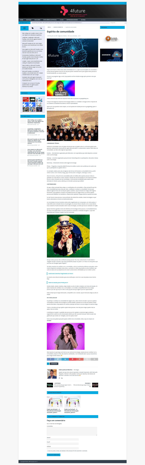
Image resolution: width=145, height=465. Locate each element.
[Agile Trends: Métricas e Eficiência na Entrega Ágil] (39, 104)
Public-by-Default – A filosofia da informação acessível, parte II (71, 410)
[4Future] (73, 17)
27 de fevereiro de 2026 (33, 155)
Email (48, 442)
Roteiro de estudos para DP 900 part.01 (58, 282)
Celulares (37, 20)
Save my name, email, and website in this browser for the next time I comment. (67, 451)
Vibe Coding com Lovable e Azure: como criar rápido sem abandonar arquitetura (36, 121)
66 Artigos (76, 370)
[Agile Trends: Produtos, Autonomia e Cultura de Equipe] (32, 104)
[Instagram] (125, 3)
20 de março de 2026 (33, 145)
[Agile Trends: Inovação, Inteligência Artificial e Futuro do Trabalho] (26, 104)
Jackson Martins (63, 36)
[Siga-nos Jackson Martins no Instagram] (59, 378)
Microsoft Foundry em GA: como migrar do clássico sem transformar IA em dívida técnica (32, 45)
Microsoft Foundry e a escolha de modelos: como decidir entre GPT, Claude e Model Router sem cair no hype (32, 73)
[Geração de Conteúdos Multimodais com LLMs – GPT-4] (32, 109)
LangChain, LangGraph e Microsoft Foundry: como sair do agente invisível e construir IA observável (32, 39)
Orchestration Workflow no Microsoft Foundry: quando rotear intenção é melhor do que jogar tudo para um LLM (32, 56)
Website (49, 446)
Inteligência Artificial (50, 20)
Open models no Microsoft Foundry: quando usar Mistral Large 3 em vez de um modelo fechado (31, 67)
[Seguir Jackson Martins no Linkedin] (61, 378)
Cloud (61, 20)
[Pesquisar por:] (117, 22)
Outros (83, 20)
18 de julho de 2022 (53, 36)
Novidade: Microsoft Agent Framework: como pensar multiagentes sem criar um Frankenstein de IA (32, 78)
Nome (48, 437)
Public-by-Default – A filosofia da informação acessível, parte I (54, 410)
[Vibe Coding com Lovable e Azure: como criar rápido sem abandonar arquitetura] (23, 121)
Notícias (28, 20)
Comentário (50, 426)
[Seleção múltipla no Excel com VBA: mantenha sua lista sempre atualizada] (32, 99)
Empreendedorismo (72, 20)
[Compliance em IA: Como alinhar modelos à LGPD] (26, 109)
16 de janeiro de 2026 (33, 165)
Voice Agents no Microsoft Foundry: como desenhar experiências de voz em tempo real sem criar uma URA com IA (32, 51)
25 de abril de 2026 (32, 124)
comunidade (54, 363)
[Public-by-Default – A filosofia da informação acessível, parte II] (72, 402)
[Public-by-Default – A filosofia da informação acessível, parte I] (55, 402)
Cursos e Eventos (73, 36)
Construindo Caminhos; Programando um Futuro (60, 273)
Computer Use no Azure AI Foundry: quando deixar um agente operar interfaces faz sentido (31, 84)
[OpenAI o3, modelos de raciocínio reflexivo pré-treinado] (39, 109)
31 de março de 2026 (33, 134)
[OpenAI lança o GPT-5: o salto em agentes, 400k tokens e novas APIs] (39, 99)
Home (21, 20)
